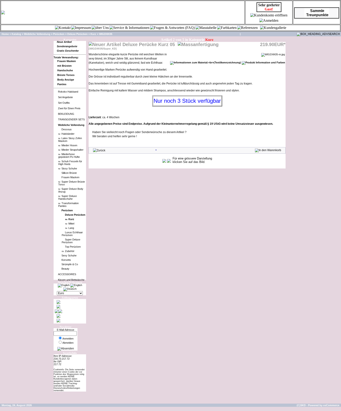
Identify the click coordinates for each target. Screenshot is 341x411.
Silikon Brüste (69, 172)
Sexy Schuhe (69, 255)
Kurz (93, 34)
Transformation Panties (68, 204)
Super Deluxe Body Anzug (70, 190)
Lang (71, 228)
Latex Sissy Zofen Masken (70, 139)
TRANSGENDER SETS (71, 119)
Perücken (58, 34)
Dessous (66, 129)
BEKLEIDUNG (66, 113)
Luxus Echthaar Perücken (72, 234)
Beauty (65, 268)
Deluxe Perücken (77, 34)
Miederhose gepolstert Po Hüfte (69, 155)
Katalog (16, 34)
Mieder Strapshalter (72, 149)
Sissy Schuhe (69, 168)
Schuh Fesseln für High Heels (70, 162)
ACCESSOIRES (67, 274)
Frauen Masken (70, 177)
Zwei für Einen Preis (69, 108)
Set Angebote (65, 97)
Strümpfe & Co (69, 264)
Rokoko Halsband (68, 91)
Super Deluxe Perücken (71, 241)
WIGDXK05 (105, 34)
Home (5, 34)
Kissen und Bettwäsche (71, 279)
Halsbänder (67, 133)
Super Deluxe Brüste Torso (71, 183)
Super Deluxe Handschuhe (67, 197)
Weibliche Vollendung (37, 34)
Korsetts (66, 259)
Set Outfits (64, 102)
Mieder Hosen (69, 145)
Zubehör (69, 251)
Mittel (71, 223)
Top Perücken (73, 246)
